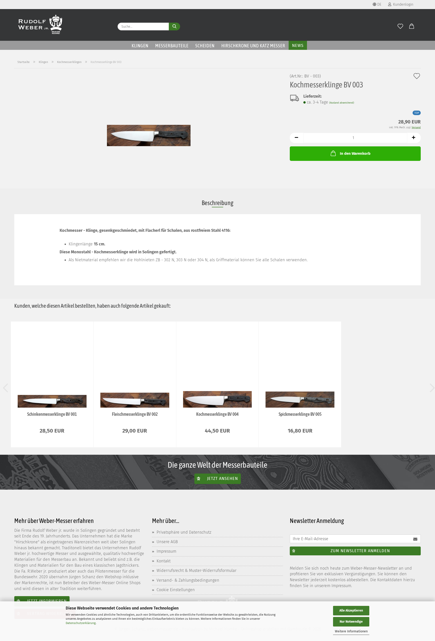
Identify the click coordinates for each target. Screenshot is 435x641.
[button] (411, 26)
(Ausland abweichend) (341, 102)
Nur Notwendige (351, 622)
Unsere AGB (167, 541)
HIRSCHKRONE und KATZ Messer (253, 45)
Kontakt (164, 561)
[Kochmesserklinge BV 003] (149, 124)
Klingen (140, 45)
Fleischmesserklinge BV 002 (135, 414)
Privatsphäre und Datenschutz (184, 532)
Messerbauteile (171, 45)
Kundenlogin (402, 4)
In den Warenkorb (355, 153)
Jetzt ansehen (222, 478)
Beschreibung (217, 202)
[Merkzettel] (400, 26)
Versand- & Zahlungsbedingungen (188, 580)
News (298, 45)
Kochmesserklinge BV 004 (217, 414)
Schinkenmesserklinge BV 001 (52, 414)
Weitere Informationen (351, 631)
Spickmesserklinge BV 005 (300, 414)
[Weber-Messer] (40, 25)
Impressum (166, 551)
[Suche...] (174, 26)
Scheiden (205, 45)
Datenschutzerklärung (81, 623)
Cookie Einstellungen (176, 589)
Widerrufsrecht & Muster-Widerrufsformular (197, 570)
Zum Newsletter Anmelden (360, 550)
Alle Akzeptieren (351, 610)
